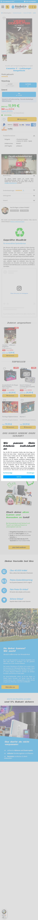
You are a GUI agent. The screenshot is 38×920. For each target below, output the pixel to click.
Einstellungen (30, 473)
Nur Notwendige (7, 473)
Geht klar (19, 477)
